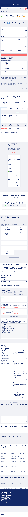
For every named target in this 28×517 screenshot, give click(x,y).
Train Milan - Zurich (12, 471)
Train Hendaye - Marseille (4, 450)
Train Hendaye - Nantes (13, 450)
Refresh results (13, 152)
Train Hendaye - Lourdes (21, 429)
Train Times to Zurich (15, 488)
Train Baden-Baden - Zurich (22, 481)
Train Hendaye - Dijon (12, 463)
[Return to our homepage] (2, 515)
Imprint (7, 514)
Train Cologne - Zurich (21, 458)
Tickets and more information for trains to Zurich (7, 441)
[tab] (4, 25)
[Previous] (3, 203)
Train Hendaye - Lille (3, 458)
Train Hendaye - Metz (21, 453)
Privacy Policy (16, 514)
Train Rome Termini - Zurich (13, 469)
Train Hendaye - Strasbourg (22, 450)
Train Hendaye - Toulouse (4, 451)
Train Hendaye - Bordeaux (13, 429)
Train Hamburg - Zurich (13, 461)
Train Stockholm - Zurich (13, 458)
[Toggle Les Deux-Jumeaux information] (26, 421)
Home (1, 488)
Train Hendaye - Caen (3, 430)
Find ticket (7, 64)
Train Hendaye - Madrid (13, 456)
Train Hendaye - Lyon (3, 468)
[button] (17, 9)
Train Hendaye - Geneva (4, 469)
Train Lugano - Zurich (12, 483)
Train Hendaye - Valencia (21, 456)
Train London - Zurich (3, 453)
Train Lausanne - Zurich (4, 483)
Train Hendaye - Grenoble (21, 461)
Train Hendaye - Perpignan (13, 430)
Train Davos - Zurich (21, 483)
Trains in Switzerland (9, 488)
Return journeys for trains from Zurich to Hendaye (6, 438)
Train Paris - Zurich (21, 469)
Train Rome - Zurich (12, 453)
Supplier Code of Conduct (22, 514)
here (20, 190)
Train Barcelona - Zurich (4, 463)
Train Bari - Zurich (12, 468)
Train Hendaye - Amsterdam (13, 451)
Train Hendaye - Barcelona (13, 466)
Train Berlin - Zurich (21, 468)
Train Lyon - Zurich (21, 464)
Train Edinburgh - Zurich (4, 466)
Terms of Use (11, 514)
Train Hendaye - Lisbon (21, 451)
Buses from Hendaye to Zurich (18, 437)
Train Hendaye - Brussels (4, 456)
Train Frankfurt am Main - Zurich (22, 466)
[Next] (26, 22)
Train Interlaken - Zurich (4, 481)
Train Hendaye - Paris (3, 429)
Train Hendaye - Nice (3, 461)
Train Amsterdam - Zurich (21, 471)
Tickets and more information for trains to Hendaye (20, 439)
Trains (4, 488)
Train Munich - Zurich (3, 464)
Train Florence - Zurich (4, 471)
